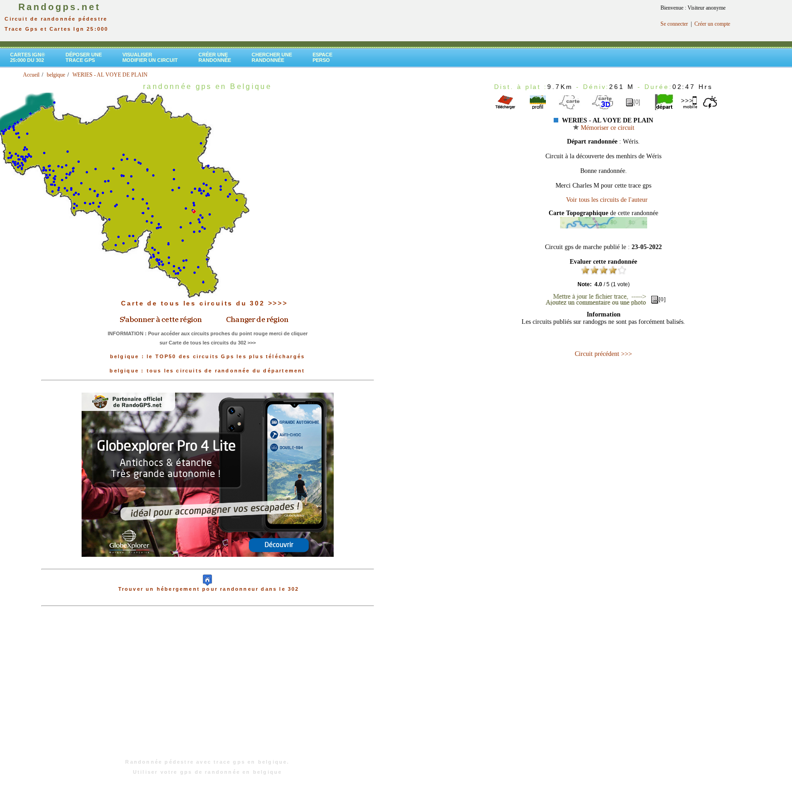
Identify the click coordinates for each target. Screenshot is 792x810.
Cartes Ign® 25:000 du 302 (27, 57)
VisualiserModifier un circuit (150, 57)
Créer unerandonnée (214, 57)
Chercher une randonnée (272, 57)
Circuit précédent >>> (603, 353)
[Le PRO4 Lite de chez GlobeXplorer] (208, 564)
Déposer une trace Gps (84, 57)
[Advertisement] (208, 687)
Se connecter (674, 24)
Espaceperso (322, 57)
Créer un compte (712, 24)
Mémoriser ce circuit (606, 127)
